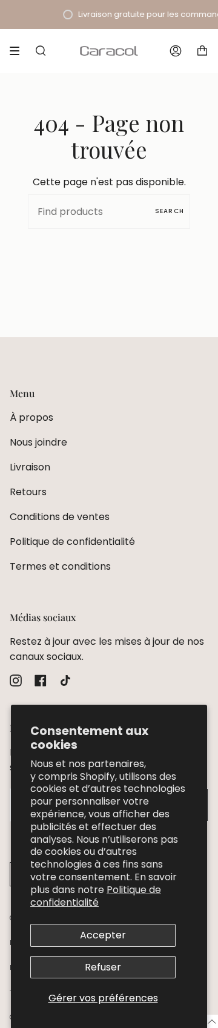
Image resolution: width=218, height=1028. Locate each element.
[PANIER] (202, 51)
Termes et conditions (60, 566)
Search (169, 211)
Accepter (103, 935)
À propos (31, 417)
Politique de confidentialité (95, 896)
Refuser (103, 967)
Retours (28, 492)
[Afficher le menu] (19, 51)
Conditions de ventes (60, 517)
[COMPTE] (176, 51)
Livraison (30, 467)
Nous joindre (38, 442)
